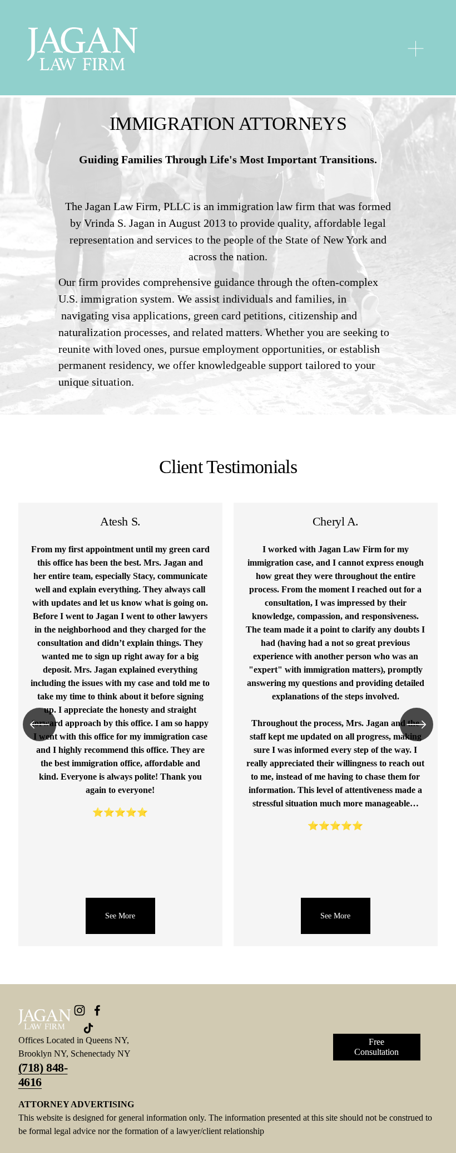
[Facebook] (97, 1010)
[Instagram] (79, 1010)
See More (205, 915)
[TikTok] (88, 1028)
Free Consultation (376, 1047)
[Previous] (39, 724)
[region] (228, 724)
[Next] (416, 724)
